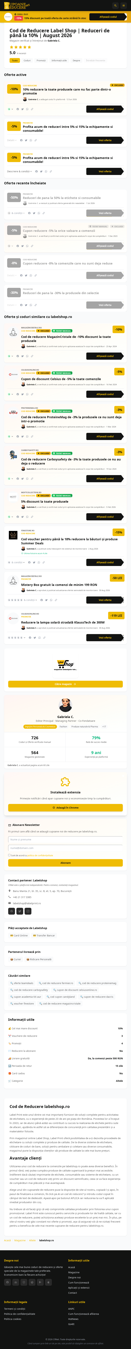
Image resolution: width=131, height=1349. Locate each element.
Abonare (66, 863)
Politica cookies (12, 1319)
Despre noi (74, 1277)
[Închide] (123, 776)
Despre (76, 60)
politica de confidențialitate (40, 855)
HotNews (73, 1319)
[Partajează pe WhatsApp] (27, 109)
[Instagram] (28, 911)
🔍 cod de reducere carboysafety (29, 990)
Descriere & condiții (18, 171)
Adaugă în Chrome (67, 807)
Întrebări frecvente (95, 60)
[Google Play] (40, 1282)
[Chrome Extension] (23, 1282)
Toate (15, 60)
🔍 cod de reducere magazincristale (60, 1003)
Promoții (41, 60)
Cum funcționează (78, 1282)
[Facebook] (11, 911)
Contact (72, 1292)
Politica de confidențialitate (19, 1313)
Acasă (7, 1240)
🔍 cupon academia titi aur (25, 996)
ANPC (71, 1308)
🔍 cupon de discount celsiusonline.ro (75, 990)
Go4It (71, 1324)
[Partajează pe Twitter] (22, 109)
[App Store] (48, 1282)
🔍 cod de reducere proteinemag (97, 983)
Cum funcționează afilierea (83, 1313)
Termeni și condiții (14, 1308)
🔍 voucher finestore (22, 1003)
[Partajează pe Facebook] (18, 109)
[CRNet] (17, 5)
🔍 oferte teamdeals (21, 983)
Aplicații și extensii (79, 1287)
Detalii (10, 140)
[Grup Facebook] (15, 1282)
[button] (115, 5)
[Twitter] (19, 911)
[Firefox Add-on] (32, 1282)
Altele (32, 1240)
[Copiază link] (32, 109)
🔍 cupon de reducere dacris (96, 996)
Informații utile (59, 60)
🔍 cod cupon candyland (61, 996)
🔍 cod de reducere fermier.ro (56, 983)
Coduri (27, 60)
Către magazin (63, 684)
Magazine (20, 1240)
